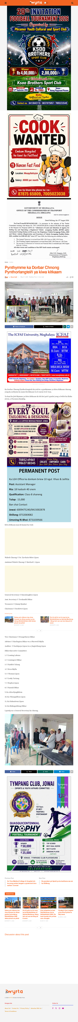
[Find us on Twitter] (56, 1008)
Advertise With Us (36, 1008)
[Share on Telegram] (68, 326)
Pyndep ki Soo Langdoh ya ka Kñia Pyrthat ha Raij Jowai (66, 912)
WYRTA (11, 997)
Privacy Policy (24, 1008)
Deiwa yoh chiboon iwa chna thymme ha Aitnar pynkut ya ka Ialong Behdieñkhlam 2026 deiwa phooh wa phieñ (25, 620)
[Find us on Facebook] (52, 1008)
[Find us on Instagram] (59, 1008)
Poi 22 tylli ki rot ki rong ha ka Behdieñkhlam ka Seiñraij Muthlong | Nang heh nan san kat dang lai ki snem (61, 620)
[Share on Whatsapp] (64, 326)
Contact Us (15, 1008)
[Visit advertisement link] (39, 58)
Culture (11, 262)
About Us (7, 1008)
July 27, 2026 (44, 921)
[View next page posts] (40, 630)
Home (6, 262)
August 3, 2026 (55, 625)
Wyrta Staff (14, 277)
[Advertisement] (39, 541)
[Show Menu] (6, 3)
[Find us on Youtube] (63, 1008)
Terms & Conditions (10, 1011)
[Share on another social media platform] (71, 326)
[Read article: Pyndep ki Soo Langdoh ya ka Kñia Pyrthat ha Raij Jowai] (66, 903)
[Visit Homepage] (36, 3)
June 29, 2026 (62, 917)
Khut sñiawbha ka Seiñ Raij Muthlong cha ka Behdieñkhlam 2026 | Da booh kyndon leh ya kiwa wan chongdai (48, 914)
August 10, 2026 (19, 625)
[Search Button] (72, 3)
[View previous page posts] (37, 630)
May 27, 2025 (24, 277)
